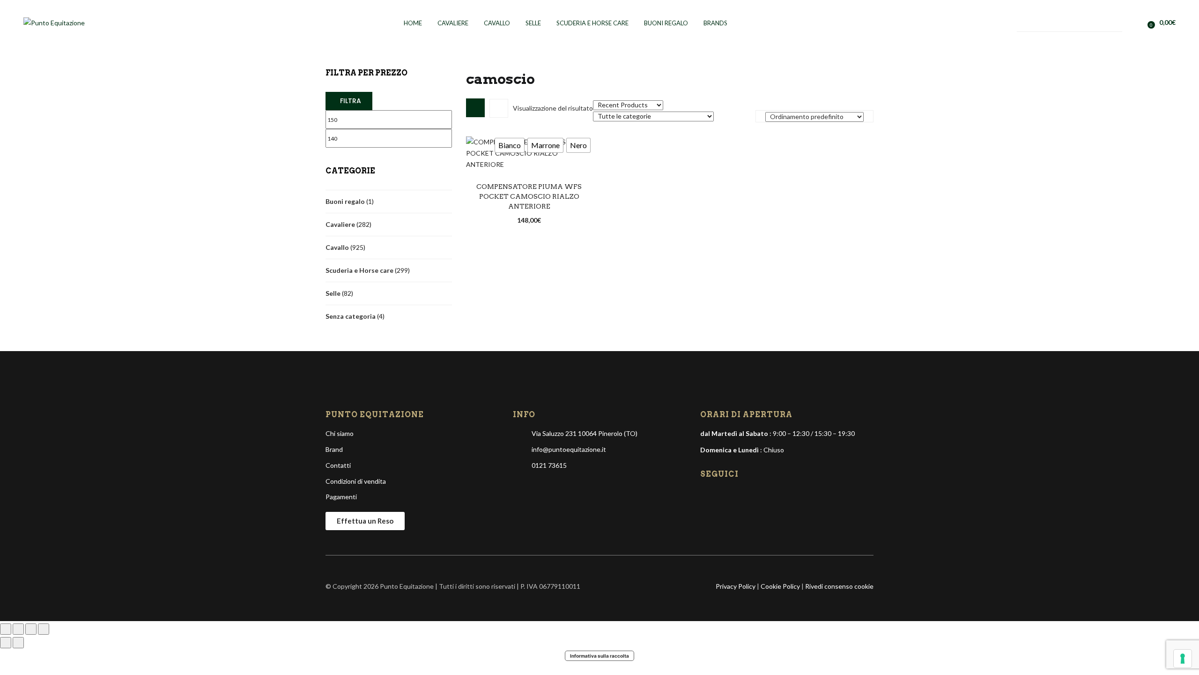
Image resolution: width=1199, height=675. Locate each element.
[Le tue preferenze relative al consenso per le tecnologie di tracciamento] (1183, 659)
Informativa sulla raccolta (599, 656)
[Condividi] (31, 629)
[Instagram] (724, 495)
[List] (498, 108)
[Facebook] (708, 495)
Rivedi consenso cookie (839, 586)
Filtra (350, 100)
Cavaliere (452, 23)
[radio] (509, 145)
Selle (533, 23)
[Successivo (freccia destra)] (18, 642)
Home (413, 23)
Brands (715, 23)
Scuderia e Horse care (359, 270)
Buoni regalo (666, 23)
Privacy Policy (735, 586)
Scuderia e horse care (592, 23)
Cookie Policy (780, 586)
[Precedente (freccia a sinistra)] (5, 642)
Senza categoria (351, 316)
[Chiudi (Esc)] (43, 629)
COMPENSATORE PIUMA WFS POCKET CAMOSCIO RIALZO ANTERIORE (529, 196)
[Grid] (475, 107)
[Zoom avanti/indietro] (5, 629)
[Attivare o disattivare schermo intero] (18, 629)
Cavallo (497, 23)
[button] (1163, 22)
